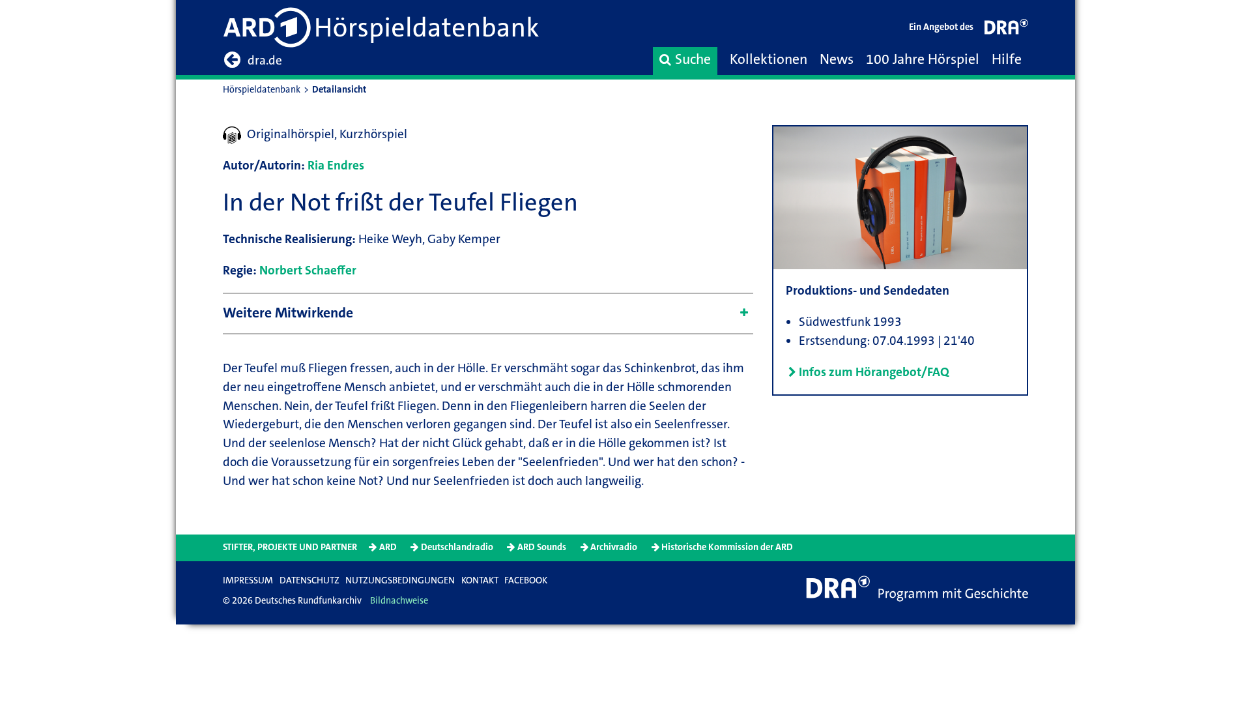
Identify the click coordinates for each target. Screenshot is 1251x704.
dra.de (265, 60)
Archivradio (613, 547)
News (837, 59)
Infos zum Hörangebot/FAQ (874, 372)
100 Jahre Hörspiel (922, 59)
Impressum (248, 580)
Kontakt (479, 580)
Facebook (525, 580)
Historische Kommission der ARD (727, 547)
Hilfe (1007, 59)
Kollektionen (768, 59)
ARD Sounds (541, 547)
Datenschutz (309, 580)
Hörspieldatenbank (261, 89)
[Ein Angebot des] (1007, 29)
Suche (693, 59)
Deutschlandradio (457, 547)
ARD (388, 547)
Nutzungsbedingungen (400, 580)
